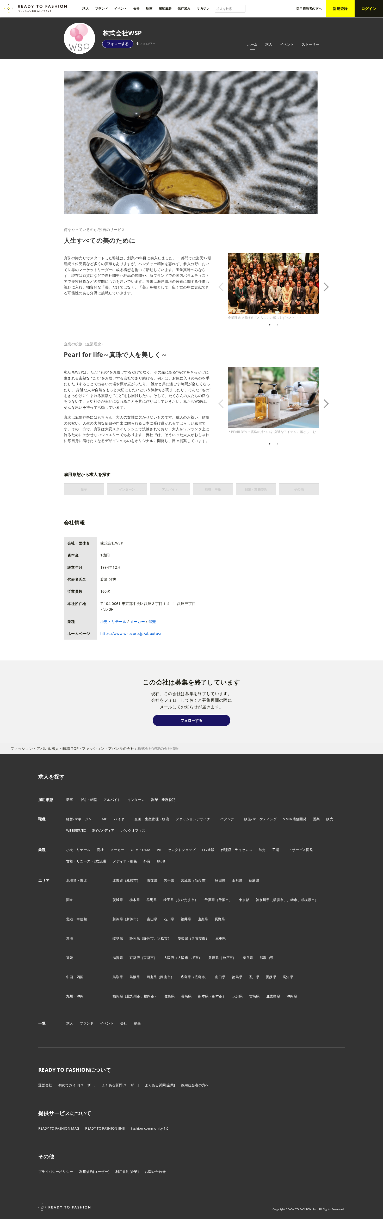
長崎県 (186, 996)
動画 (137, 1023)
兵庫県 (213, 957)
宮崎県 (254, 996)
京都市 (148, 957)
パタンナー (229, 819)
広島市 (200, 977)
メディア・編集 (125, 861)
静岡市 (148, 938)
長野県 (220, 919)
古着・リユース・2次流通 (86, 861)
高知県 (288, 977)
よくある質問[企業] (160, 1085)
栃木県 (134, 899)
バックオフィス (133, 830)
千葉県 (210, 899)
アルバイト (112, 799)
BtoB (161, 861)
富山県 (152, 919)
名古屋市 (198, 938)
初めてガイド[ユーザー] (76, 1085)
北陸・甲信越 (76, 919)
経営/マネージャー (80, 819)
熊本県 (203, 996)
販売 (329, 819)
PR (159, 849)
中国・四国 (75, 977)
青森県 (152, 880)
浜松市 (162, 938)
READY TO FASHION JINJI (105, 1128)
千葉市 (224, 899)
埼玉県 (168, 899)
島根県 (134, 977)
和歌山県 (267, 957)
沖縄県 (292, 996)
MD (105, 819)
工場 (275, 849)
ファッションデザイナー (195, 819)
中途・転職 (88, 799)
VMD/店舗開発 (294, 819)
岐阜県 (118, 938)
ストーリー (310, 44)
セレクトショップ (182, 849)
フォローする (118, 43)
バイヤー (121, 819)
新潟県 (118, 919)
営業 (316, 819)
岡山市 (165, 977)
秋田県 (220, 880)
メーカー (137, 621)
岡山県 (151, 977)
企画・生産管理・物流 (151, 819)
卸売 (152, 621)
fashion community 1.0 (149, 1128)
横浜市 (278, 899)
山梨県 (203, 919)
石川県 (169, 919)
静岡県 (134, 938)
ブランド (87, 1023)
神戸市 (228, 957)
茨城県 (118, 899)
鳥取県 (118, 977)
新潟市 (131, 919)
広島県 (186, 977)
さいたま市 (186, 899)
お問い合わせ (155, 1171)
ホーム (252, 44)
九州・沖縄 (75, 996)
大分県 (237, 996)
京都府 (134, 957)
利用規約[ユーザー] (94, 1171)
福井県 (186, 919)
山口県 (220, 977)
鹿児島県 (273, 996)
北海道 (118, 880)
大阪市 (183, 957)
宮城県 (186, 880)
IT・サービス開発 (299, 849)
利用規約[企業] (127, 1171)
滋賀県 (118, 957)
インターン (136, 799)
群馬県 (151, 899)
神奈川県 (263, 899)
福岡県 (118, 996)
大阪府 (169, 957)
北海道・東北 (76, 880)
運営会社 (45, 1085)
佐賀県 (169, 996)
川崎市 (292, 899)
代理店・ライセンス (236, 849)
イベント (287, 44)
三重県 (220, 938)
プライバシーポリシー (55, 1171)
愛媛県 (271, 977)
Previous (224, 287)
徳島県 (237, 977)
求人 (268, 44)
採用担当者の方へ (195, 1085)
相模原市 (308, 899)
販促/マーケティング (260, 819)
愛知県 (183, 938)
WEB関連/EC (76, 830)
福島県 (254, 880)
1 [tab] (269, 324)
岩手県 (169, 880)
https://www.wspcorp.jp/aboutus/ (131, 633)
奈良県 (248, 957)
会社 (123, 1023)
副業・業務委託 (163, 799)
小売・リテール (113, 621)
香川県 (254, 977)
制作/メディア (103, 830)
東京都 (244, 899)
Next (323, 287)
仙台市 (200, 880)
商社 (100, 849)
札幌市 (131, 880)
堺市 (195, 957)
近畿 (69, 957)
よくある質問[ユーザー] (120, 1085)
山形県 (237, 880)
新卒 (69, 799)
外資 (147, 861)
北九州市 (133, 996)
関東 (69, 899)
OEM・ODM (140, 849)
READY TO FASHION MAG (58, 1128)
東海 (69, 938)
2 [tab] (277, 324)
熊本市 (217, 996)
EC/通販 (208, 849)
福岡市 (149, 996)
